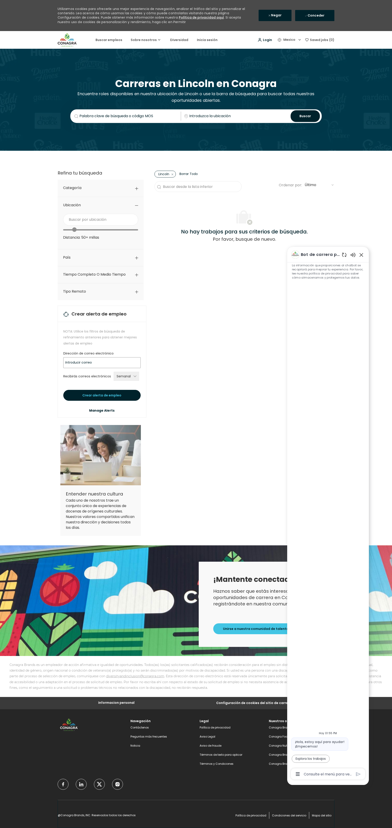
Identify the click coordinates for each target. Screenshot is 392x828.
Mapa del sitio (321, 815)
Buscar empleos (109, 40)
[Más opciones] (298, 774)
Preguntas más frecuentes (148, 736)
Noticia (135, 746)
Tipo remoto (74, 291)
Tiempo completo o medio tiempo (94, 274)
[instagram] (117, 784)
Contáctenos (139, 727)
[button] (264, 40)
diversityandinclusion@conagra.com (135, 676)
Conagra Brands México (286, 764)
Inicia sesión (207, 40)
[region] (328, 513)
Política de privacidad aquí (201, 17)
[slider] (74, 229)
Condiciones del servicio (289, 815)
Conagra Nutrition (281, 746)
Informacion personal (116, 703)
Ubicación (72, 205)
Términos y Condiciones (216, 764)
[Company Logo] (67, 39)
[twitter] (99, 784)
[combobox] (100, 220)
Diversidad (179, 40)
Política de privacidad (215, 727)
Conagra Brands (281, 727)
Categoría (72, 187)
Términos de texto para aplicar (221, 755)
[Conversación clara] (344, 255)
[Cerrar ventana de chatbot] (361, 255)
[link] (102, 410)
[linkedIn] (81, 784)
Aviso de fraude (210, 746)
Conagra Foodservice (284, 736)
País (67, 257)
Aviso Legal (207, 736)
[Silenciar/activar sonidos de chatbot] (353, 254)
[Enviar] (358, 774)
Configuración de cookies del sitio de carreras (255, 703)
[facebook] (63, 784)
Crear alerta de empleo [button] (101, 395)
